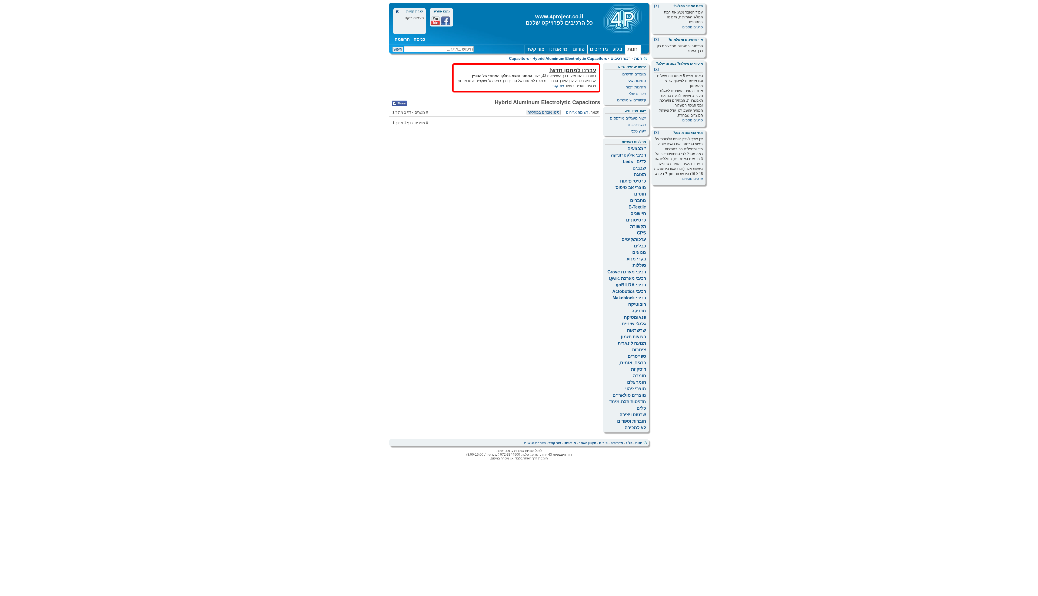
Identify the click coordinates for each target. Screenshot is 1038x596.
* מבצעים (636, 148)
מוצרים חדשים (634, 74)
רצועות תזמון (633, 337)
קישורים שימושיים (631, 100)
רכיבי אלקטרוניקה (628, 155)
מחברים (638, 200)
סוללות (639, 265)
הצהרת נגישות (535, 443)
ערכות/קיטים (633, 239)
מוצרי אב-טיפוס (631, 187)
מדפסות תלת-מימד (627, 401)
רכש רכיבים (621, 58)
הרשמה (402, 39)
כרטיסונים (636, 220)
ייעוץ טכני (638, 131)
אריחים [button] (571, 112)
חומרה (639, 375)
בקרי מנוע (636, 259)
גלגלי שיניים (634, 324)
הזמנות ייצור (636, 87)
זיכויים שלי (637, 93)
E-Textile (637, 207)
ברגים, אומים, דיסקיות (632, 366)
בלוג (617, 49)
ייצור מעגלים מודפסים (628, 118)
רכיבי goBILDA (631, 285)
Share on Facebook (399, 103)
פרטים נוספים (692, 27)
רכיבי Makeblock (629, 298)
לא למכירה (635, 427)
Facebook (445, 20)
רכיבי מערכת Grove (626, 272)
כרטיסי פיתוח (633, 181)
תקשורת (638, 226)
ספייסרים (637, 356)
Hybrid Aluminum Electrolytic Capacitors (570, 58)
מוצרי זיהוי (635, 388)
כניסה (419, 39)
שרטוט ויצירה (633, 414)
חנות (632, 49)
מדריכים (599, 49)
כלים (641, 408)
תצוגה (640, 174)
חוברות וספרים (631, 421)
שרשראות (636, 330)
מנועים (639, 252)
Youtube (435, 20)
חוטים (640, 194)
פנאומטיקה (635, 317)
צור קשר (535, 49)
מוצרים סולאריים (629, 395)
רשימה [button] (583, 112)
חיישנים (638, 213)
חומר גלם (636, 382)
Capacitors (519, 58)
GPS (641, 233)
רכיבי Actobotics (629, 291)
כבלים (640, 246)
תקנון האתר (587, 443)
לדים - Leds (634, 161)
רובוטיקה (637, 304)
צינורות (639, 349)
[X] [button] (656, 6)
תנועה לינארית (632, 343)
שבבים (639, 168)
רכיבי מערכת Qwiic (627, 278)
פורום (579, 49)
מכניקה (638, 311)
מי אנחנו (558, 49)
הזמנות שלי (637, 80)
